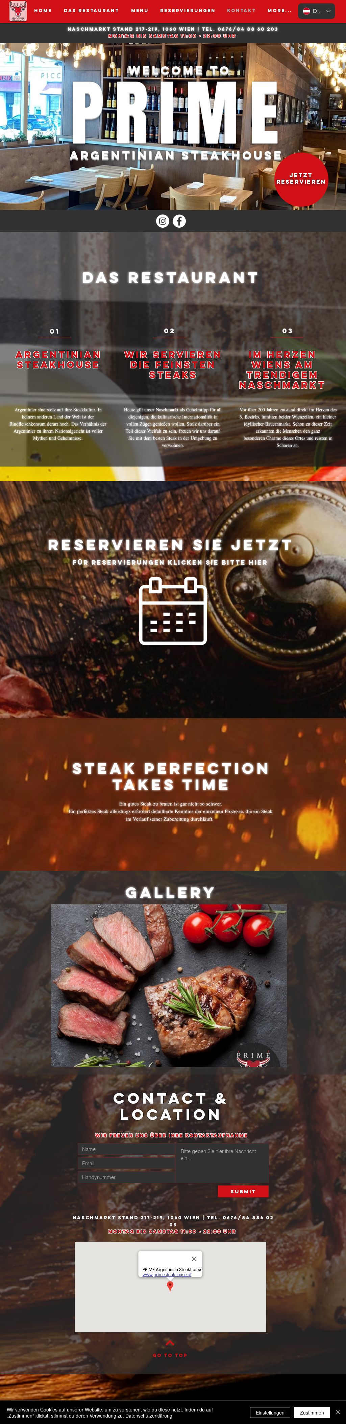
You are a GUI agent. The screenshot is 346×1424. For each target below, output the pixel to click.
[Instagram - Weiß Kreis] (162, 221)
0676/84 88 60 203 (248, 29)
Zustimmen (312, 1412)
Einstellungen (270, 1412)
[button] (139, 11)
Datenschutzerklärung (148, 1415)
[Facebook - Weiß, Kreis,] (179, 221)
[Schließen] (338, 1412)
